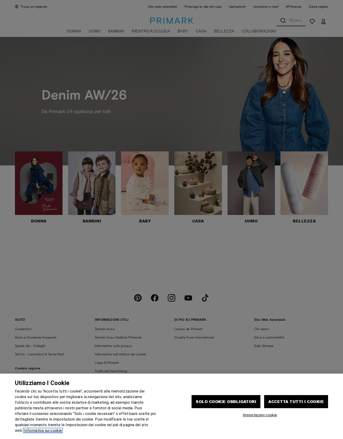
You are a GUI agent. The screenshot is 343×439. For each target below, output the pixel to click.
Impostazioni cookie (260, 415)
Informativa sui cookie (43, 430)
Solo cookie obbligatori (226, 401)
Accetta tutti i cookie (296, 401)
